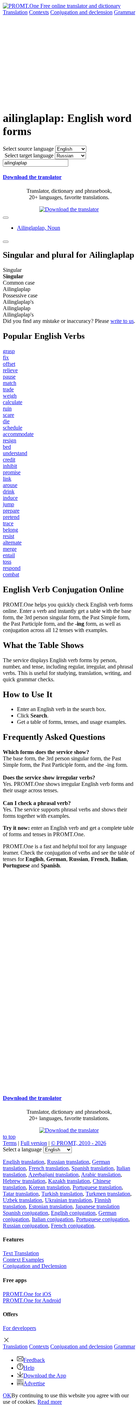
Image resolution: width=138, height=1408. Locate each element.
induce (10, 498)
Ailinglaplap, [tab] (38, 228)
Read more (50, 1402)
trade (8, 389)
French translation (49, 1168)
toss (7, 562)
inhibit (10, 466)
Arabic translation (101, 1175)
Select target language (29, 155)
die (6, 421)
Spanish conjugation (25, 1213)
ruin (7, 409)
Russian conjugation (25, 1226)
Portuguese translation (97, 1187)
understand (15, 453)
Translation (15, 12)
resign (9, 440)
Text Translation (21, 1253)
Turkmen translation (108, 1194)
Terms (10, 1143)
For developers (19, 1328)
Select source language (28, 149)
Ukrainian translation (68, 1200)
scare (8, 415)
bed (7, 447)
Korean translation (49, 1187)
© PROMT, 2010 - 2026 (78, 1143)
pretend (11, 517)
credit (9, 460)
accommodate (18, 434)
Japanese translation (97, 1206)
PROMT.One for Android (32, 1300)
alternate (12, 543)
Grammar (124, 12)
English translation (23, 1162)
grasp (9, 351)
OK (7, 1395)
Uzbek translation (22, 1200)
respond (12, 568)
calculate (12, 402)
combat (11, 574)
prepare (11, 511)
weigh (10, 396)
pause (9, 377)
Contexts (39, 12)
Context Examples (23, 1260)
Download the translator (32, 177)
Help (28, 1368)
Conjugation (81, 12)
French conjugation (72, 1226)
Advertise (34, 1383)
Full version (34, 1143)
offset (9, 364)
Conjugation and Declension (35, 1266)
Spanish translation (92, 1168)
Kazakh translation (69, 1181)
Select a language (22, 1149)
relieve (10, 370)
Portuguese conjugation (102, 1219)
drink (9, 491)
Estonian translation (51, 1206)
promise (12, 472)
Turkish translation (62, 1194)
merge (10, 549)
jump (8, 504)
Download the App (44, 1376)
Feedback (34, 1360)
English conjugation (73, 1213)
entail (9, 555)
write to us (122, 321)
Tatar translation (21, 1194)
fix (6, 357)
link (7, 479)
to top (9, 1137)
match (9, 383)
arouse (10, 485)
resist (8, 536)
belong (10, 530)
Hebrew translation (24, 1181)
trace (8, 523)
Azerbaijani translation (53, 1175)
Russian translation (68, 1162)
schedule (12, 428)
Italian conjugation (52, 1219)
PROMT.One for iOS (27, 1294)
